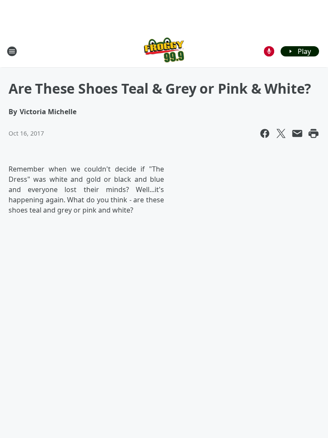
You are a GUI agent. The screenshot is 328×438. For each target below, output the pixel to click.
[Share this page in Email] (297, 133)
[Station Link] (164, 51)
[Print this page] (313, 133)
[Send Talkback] (269, 51)
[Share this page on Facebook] (265, 133)
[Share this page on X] (281, 133)
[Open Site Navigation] (12, 51)
